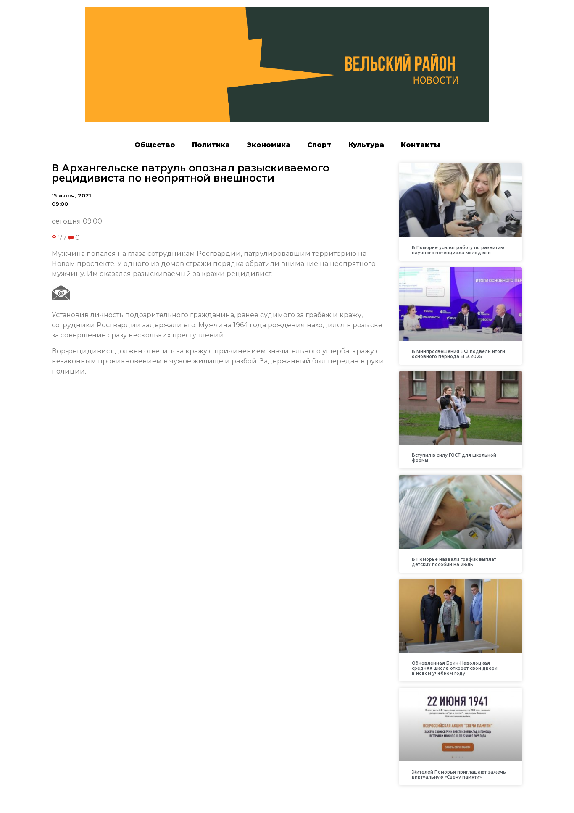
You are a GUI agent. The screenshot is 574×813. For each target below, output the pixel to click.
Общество (154, 145)
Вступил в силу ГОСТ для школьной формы (454, 458)
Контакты (420, 145)
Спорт (319, 145)
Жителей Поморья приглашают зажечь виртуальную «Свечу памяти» (459, 774)
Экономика (268, 145)
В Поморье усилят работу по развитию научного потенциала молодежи (458, 250)
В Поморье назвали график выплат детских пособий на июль (454, 562)
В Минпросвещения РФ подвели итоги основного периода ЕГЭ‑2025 (458, 354)
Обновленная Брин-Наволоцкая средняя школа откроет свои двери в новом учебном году (455, 668)
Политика (211, 145)
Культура (366, 145)
